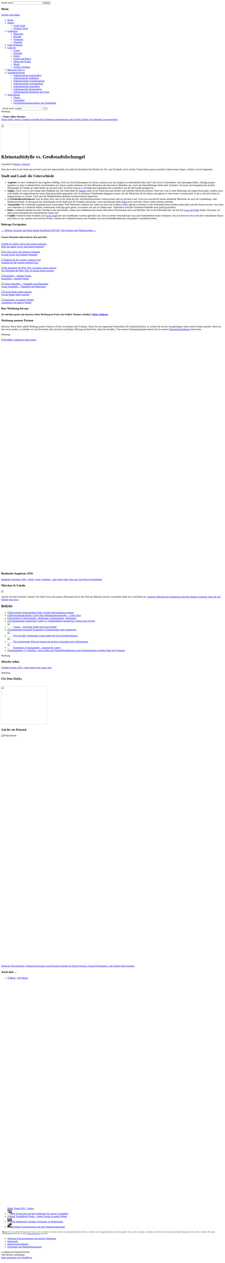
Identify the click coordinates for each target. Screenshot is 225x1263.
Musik (16, 64)
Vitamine (17, 42)
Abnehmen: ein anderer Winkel (16, 302)
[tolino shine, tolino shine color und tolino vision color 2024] (26, 667)
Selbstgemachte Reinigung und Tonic (31, 92)
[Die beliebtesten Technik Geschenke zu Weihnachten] (9, 1221)
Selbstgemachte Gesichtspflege (28, 83)
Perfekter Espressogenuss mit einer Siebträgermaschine (38, 1227)
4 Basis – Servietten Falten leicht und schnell (34, 627)
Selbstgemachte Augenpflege (27, 75)
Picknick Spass (20, 28)
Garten (16, 50)
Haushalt (17, 53)
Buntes (10, 23)
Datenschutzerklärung (179, 329)
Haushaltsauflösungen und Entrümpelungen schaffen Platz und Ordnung (90, 650)
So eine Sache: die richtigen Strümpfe (19, 254)
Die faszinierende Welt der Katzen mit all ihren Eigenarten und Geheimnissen (50, 641)
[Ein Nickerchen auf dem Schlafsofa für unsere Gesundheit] (9, 1213)
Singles (82, 190)
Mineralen (18, 34)
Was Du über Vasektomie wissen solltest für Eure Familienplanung (45, 635)
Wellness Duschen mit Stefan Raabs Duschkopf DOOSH (30, 230)
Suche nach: (7, 2)
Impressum (12, 1241)
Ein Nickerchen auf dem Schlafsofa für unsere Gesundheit (40, 1213)
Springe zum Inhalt (10, 15)
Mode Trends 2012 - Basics (20, 1208)
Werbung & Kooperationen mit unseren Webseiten (31, 1238)
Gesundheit (18, 100)
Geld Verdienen (14, 45)
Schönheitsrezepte (16, 72)
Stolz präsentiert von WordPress (16, 1257)
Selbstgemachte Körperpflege (27, 89)
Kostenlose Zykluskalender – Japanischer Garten (36, 647)
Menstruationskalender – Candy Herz (63, 615)
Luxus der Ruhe (191, 210)
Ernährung (12, 31)
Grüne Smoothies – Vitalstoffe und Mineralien (23, 286)
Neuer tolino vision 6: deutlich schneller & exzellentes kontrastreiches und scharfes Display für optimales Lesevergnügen (59, 119)
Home (10, 20)
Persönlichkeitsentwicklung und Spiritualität (34, 103)
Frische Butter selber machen (15, 294)
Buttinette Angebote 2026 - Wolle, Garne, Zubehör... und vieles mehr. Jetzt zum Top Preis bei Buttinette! (51, 579)
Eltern (125, 201)
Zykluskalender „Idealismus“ (63, 618)
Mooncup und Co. (16, 70)
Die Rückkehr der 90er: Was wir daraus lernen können (27, 270)
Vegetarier (18, 39)
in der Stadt (51, 215)
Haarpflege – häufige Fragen (15, 278)
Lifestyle (11, 47)
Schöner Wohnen (21, 67)
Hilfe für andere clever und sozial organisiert (22, 246)
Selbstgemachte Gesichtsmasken (29, 81)
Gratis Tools (19, 25)
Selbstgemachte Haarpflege (26, 86)
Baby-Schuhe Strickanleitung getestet (56, 612)
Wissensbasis (13, 94)
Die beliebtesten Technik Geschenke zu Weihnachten (37, 1221)
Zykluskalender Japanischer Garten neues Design (71, 621)
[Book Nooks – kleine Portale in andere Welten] (14, 1216)
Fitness (16, 97)
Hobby (16, 56)
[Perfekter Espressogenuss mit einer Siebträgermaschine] (9, 1227)
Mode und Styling (22, 61)
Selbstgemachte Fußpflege (26, 78)
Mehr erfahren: (100, 314)
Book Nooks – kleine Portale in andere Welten (44, 1216)
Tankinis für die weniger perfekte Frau (19, 262)
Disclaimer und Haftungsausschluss (24, 1246)
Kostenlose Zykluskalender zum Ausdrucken (54, 629)
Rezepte (17, 36)
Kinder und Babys (22, 58)
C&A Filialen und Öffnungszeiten (78, 230)
